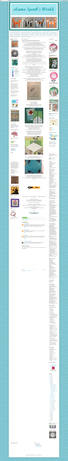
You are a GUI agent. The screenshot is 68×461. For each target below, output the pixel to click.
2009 (50, 417)
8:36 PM (25, 232)
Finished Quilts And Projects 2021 (26, 36)
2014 (50, 412)
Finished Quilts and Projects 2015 (36, 33)
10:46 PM (25, 238)
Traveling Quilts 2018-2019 (37, 31)
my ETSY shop (53, 143)
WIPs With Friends (52, 386)
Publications (37, 34)
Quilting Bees (52, 393)
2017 (50, 382)
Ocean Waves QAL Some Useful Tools (53, 390)
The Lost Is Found (52, 397)
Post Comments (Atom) (28, 270)
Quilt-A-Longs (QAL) (17, 34)
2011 (50, 415)
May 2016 (52, 405)
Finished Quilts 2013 (52, 33)
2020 (50, 379)
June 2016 (52, 404)
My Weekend (52, 395)
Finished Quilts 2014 (45, 33)
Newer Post (23, 269)
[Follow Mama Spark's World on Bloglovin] (15, 146)
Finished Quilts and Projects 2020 (15, 36)
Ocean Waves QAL (49, 34)
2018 (50, 381)
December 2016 (53, 384)
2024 (50, 375)
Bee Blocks (11, 34)
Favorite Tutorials (42, 34)
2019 (50, 380)
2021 (50, 378)
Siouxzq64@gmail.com (27, 241)
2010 (50, 416)
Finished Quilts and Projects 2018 (47, 31)
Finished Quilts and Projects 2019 (27, 31)
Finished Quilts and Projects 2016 (25, 33)
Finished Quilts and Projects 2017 (14, 33)
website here (38, 76)
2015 (50, 411)
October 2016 (52, 400)
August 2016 (52, 402)
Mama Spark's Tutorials (25, 34)
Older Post (44, 269)
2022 (50, 377)
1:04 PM (25, 244)
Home (11, 31)
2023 (50, 376)
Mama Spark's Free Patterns (17, 31)
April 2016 (52, 406)
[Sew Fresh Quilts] (14, 107)
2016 (50, 383)
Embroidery (55, 34)
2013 (50, 413)
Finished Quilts (32, 34)
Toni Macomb (25, 223)
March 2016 (52, 407)
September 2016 (53, 401)
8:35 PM (25, 227)
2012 (50, 414)
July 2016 (52, 403)
